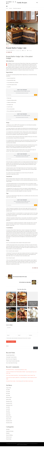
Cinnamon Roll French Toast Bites (22, 320)
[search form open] (37, 2)
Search (7, 345)
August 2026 (8, 387)
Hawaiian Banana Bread (10, 355)
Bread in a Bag (24, 369)
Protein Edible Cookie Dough (28, 381)
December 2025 (9, 401)
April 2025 (8, 413)
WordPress (25, 444)
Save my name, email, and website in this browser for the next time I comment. (19, 338)
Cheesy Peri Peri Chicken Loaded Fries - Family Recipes (16, 377)
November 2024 (9, 422)
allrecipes (8, 429)
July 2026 (8, 389)
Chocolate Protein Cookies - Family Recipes (13, 381)
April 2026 (8, 395)
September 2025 (9, 405)
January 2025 (8, 418)
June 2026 (8, 391)
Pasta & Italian (8, 439)
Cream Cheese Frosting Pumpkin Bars (13, 360)
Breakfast (7, 433)
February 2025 (8, 416)
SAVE (35, 119)
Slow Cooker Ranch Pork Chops (11, 362)
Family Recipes (22, 3)
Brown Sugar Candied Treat (30, 375)
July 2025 (8, 407)
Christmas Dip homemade (11, 320)
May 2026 (8, 393)
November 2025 (9, 403)
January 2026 (8, 399)
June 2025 (8, 409)
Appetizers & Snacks (9, 431)
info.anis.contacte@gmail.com (10, 50)
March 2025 (8, 414)
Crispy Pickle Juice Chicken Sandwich (22, 304)
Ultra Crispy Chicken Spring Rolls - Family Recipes (15, 375)
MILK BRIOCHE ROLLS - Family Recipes (13, 369)
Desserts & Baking (9, 435)
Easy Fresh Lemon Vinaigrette (11, 359)
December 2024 (9, 420)
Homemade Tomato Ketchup (11, 357)
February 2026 (8, 397)
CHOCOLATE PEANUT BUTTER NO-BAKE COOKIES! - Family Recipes (18, 371)
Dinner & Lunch (9, 437)
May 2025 (8, 411)
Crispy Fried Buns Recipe (11, 304)
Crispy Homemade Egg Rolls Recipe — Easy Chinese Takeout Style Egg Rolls (33, 303)
